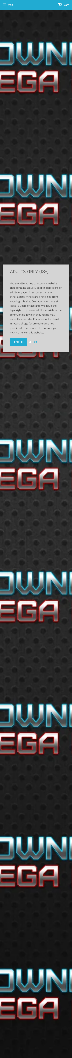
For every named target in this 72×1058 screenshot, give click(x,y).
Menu (11, 5)
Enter (18, 342)
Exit (35, 342)
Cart (66, 5)
